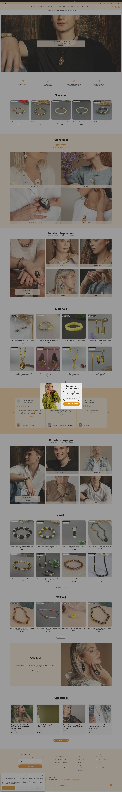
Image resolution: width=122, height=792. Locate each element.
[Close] (80, 384)
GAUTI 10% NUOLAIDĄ (71, 404)
